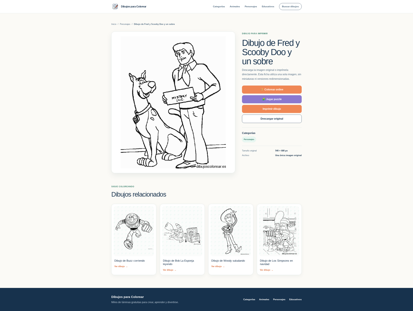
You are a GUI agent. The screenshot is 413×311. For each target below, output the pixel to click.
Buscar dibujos (290, 6)
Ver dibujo (121, 266)
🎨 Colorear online (272, 89)
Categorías (219, 6)
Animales (235, 6)
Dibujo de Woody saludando (228, 260)
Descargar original (272, 118)
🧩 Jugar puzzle (272, 99)
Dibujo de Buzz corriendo (129, 260)
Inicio (113, 24)
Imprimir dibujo (272, 108)
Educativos (268, 6)
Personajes (251, 6)
